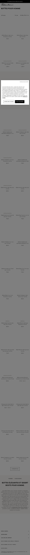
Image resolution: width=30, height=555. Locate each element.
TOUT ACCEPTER (19, 101)
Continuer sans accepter (24, 81)
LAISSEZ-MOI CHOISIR (8, 101)
